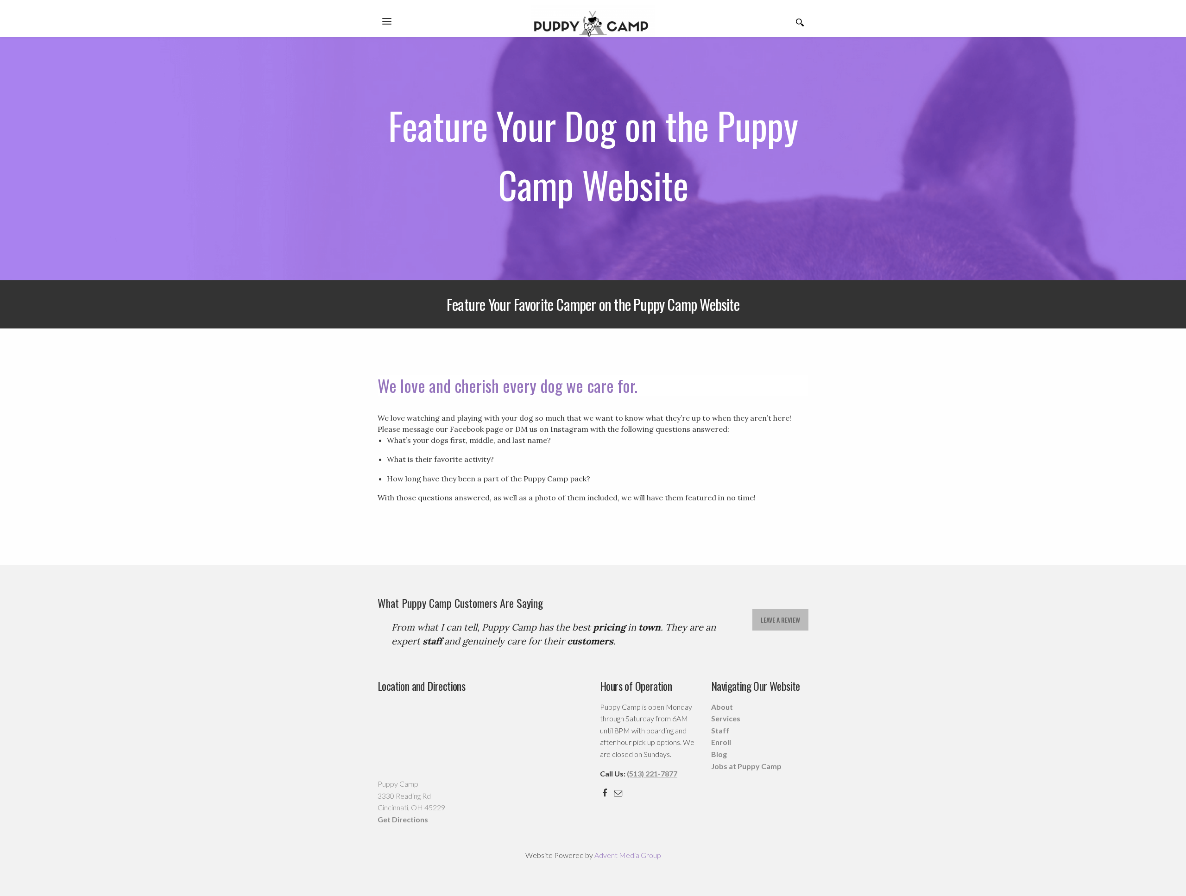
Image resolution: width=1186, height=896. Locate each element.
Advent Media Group (627, 855)
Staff (720, 730)
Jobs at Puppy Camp (746, 766)
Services (725, 718)
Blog (719, 754)
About (722, 706)
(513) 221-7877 (652, 773)
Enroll (721, 742)
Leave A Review (780, 620)
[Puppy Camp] (593, 20)
